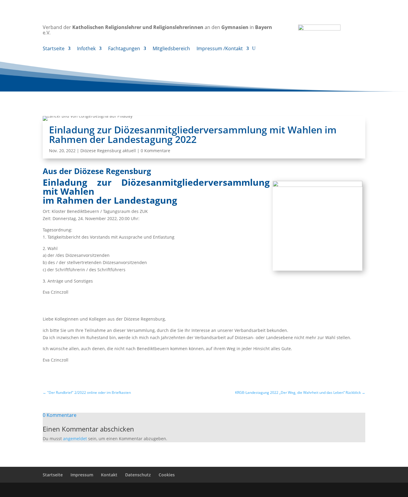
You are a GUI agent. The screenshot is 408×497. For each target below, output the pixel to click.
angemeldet (75, 438)
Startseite (54, 49)
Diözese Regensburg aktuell (108, 150)
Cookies (167, 475)
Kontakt (109, 475)
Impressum (81, 475)
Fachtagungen (124, 49)
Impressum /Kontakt (220, 49)
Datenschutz (138, 475)
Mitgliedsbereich (171, 49)
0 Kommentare (155, 150)
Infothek (86, 49)
